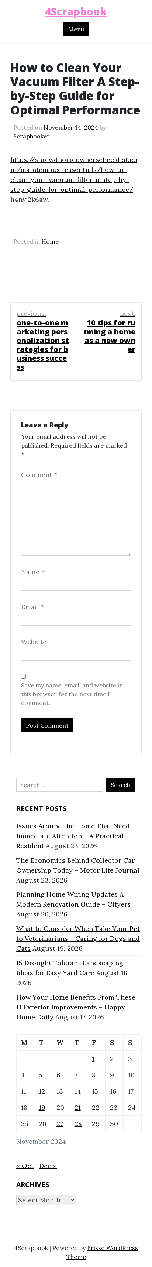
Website (33, 642)
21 (78, 1107)
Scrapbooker (31, 136)
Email (32, 607)
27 (59, 1123)
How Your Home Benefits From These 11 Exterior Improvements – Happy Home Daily (75, 1007)
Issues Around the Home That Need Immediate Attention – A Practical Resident (73, 836)
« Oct (25, 1165)
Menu (76, 29)
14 (78, 1091)
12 (42, 1091)
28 (78, 1123)
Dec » (48, 1165)
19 (42, 1107)
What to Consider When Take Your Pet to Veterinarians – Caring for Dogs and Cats (78, 938)
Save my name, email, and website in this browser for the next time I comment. (72, 694)
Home (50, 241)
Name (33, 571)
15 (95, 1091)
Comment (39, 474)
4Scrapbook (76, 11)
